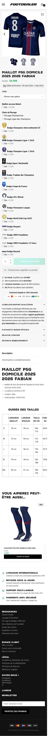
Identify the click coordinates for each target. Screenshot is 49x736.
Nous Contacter (9, 651)
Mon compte (7, 645)
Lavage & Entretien (10, 618)
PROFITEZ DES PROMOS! (16, 711)
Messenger (7, 682)
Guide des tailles (9, 627)
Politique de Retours (11, 666)
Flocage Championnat (13, 115)
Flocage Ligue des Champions (17, 119)
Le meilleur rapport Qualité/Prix (17, 305)
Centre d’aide (7, 615)
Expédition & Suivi (10, 630)
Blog (4, 636)
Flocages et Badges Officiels (15, 330)
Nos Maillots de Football (13, 624)
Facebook (6, 680)
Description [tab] (7, 353)
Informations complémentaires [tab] (16, 360)
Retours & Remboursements (15, 341)
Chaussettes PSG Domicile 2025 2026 (20, 548)
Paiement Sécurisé (10, 633)
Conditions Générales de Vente (15, 660)
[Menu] (6, 5)
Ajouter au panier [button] (23, 556)
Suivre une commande (11, 648)
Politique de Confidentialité (14, 663)
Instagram (6, 678)
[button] (10, 260)
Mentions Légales (10, 669)
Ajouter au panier (29, 261)
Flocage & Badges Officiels (13, 621)
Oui (9, 107)
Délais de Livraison (11, 335)
